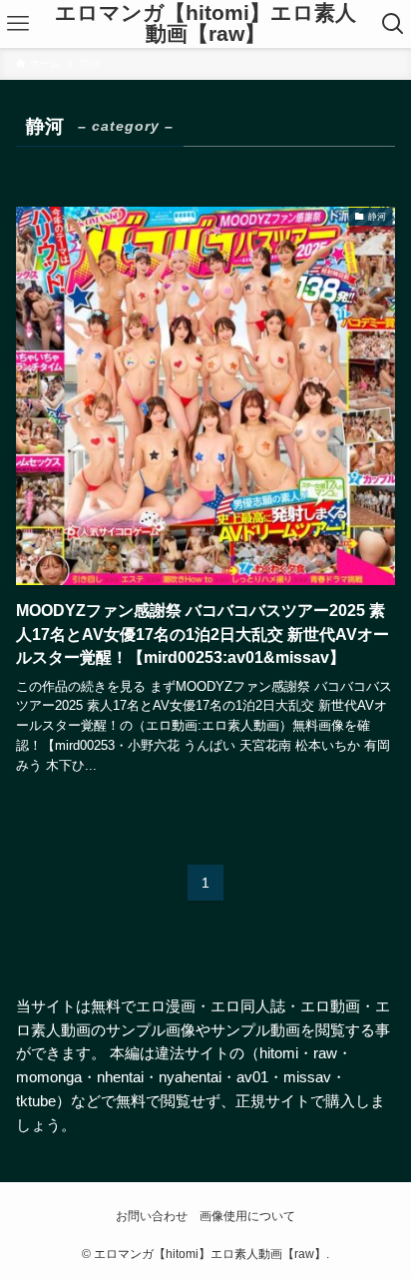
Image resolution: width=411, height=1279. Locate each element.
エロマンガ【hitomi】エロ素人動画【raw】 (205, 23)
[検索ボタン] (392, 24)
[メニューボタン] (18, 24)
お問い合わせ (152, 1216)
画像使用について (247, 1216)
